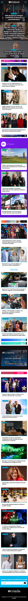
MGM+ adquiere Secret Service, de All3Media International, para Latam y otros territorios (12, 108)
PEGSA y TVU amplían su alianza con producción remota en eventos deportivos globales (12, 312)
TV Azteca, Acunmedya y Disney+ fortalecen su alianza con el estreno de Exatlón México (13, 527)
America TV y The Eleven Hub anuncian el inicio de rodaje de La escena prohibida (14, 289)
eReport (4, 150)
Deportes (5, 295)
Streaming (5, 511)
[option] (14, 358)
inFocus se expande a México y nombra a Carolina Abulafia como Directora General (14, 571)
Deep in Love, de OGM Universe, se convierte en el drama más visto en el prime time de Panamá (12, 85)
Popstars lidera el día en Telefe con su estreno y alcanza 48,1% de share (13, 395)
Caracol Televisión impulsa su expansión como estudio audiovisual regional (13, 550)
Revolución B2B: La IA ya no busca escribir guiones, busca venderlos (11, 212)
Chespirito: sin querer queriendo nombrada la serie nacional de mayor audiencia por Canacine (12, 439)
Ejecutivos (5, 534)
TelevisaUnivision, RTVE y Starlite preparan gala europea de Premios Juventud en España (12, 242)
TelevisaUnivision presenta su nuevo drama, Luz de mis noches (12, 416)
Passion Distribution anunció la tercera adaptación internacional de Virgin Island (13, 334)
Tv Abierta (5, 68)
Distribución (5, 91)
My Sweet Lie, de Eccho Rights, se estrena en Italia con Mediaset (12, 264)
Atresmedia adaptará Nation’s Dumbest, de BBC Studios (13, 505)
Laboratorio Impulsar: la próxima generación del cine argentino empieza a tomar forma (13, 190)
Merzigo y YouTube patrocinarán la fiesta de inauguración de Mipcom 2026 (13, 461)
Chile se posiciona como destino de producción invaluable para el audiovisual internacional (13, 167)
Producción (5, 273)
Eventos (4, 114)
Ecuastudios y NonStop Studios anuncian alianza (14, 483)
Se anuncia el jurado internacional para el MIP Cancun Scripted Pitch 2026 (13, 130)
